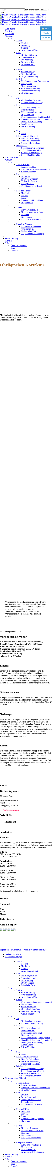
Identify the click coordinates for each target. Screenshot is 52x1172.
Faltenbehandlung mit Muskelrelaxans (30, 1029)
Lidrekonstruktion (28, 1085)
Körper (19, 999)
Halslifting (25, 966)
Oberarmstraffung (28, 1007)
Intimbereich (21, 1066)
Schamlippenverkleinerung (32, 1068)
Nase (18, 1052)
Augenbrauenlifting (29, 971)
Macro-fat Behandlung (30, 1064)
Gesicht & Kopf (22, 1083)
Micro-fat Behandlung (30, 1061)
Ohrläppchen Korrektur (31, 1021)
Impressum (4, 950)
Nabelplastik (26, 1004)
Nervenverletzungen (29, 1128)
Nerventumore (27, 1135)
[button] (1, 1171)
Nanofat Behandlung (30, 1059)
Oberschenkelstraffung (30, 1009)
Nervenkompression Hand (32, 1130)
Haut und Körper (23, 1109)
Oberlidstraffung (28, 992)
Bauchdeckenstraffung (30, 1011)
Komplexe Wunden (24, 1142)
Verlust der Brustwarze (31, 1099)
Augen (19, 990)
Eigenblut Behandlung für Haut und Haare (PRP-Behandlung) (36, 1041)
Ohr (17, 1018)
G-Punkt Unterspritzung (31, 1073)
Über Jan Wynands (19, 1161)
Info (7, 1159)
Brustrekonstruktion (29, 1097)
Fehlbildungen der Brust (31, 1104)
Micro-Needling (28, 1047)
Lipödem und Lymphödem (32, 1118)
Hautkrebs (25, 1111)
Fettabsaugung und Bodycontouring (36, 1002)
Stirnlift (24, 968)
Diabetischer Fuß (28, 1149)
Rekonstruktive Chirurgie (16, 1078)
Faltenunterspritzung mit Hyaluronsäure (31, 1034)
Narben (24, 1114)
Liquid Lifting (27, 1045)
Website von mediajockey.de (35, 950)
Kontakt (8, 1157)
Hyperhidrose (27, 1121)
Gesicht (19, 961)
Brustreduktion (27, 983)
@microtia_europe (8, 827)
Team (13, 1164)
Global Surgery (11, 1154)
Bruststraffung (27, 980)
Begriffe (14, 1166)
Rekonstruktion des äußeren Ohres (35, 1088)
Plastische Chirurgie (13, 957)
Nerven (19, 1126)
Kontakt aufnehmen (11, 810)
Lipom (24, 1116)
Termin (46, 33)
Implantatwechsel (28, 978)
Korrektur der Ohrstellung (32, 1023)
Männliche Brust (28, 985)
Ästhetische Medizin (14, 954)
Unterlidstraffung (28, 995)
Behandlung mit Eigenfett (27, 1057)
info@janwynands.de (9, 893)
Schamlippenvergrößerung (32, 1071)
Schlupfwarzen (27, 1102)
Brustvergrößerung (29, 976)
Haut (18, 1026)
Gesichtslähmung (28, 1090)
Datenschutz (16, 950)
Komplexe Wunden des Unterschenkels (31, 1146)
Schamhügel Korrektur (31, 1076)
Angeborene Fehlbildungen (32, 1152)
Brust (18, 973)
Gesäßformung (27, 1014)
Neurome (25, 1133)
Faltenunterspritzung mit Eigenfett (35, 1037)
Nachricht (46, 38)
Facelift (24, 964)
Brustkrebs (25, 1095)
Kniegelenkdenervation (31, 1138)
